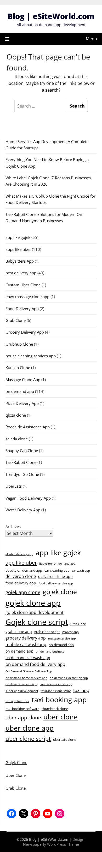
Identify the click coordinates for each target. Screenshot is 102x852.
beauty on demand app (23, 570)
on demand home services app (26, 678)
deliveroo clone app (55, 576)
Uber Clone (15, 775)
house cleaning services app (30, 355)
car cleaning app (57, 570)
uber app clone (23, 717)
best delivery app (20, 272)
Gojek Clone (16, 762)
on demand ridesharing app (69, 678)
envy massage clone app (27, 296)
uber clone (60, 716)
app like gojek (17, 237)
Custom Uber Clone (23, 284)
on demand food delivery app (35, 664)
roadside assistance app (56, 684)
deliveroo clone (20, 576)
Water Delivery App (22, 509)
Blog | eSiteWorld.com (51, 16)
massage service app (62, 638)
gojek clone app (33, 603)
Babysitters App (19, 261)
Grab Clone (15, 320)
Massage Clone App (22, 379)
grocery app (70, 632)
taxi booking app (59, 699)
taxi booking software (22, 708)
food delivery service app (55, 583)
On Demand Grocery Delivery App (28, 671)
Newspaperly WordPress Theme (51, 844)
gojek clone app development (34, 612)
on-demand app (61, 644)
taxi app (81, 690)
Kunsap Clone (17, 367)
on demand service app (21, 684)
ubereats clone (64, 739)
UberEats (13, 486)
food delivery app (20, 583)
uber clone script (28, 738)
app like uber (21, 562)
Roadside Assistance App (27, 426)
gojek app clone (22, 592)
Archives (13, 526)
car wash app (81, 570)
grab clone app (18, 631)
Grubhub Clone (19, 344)
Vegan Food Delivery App (28, 498)
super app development (21, 691)
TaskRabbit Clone (20, 462)
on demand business (50, 651)
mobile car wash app (25, 644)
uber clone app (29, 728)
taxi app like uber (17, 701)
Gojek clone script (36, 622)
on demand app (19, 391)
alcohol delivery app (19, 554)
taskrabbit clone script (56, 691)
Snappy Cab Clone (21, 450)
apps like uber (18, 249)
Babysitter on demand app (57, 563)
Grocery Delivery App (24, 332)
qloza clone (15, 415)
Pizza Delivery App (22, 403)
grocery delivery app (25, 638)
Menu (91, 39)
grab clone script (47, 631)
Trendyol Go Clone (22, 474)
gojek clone (60, 591)
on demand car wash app (27, 657)
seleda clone (16, 438)
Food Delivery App (22, 308)
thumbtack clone (55, 708)
